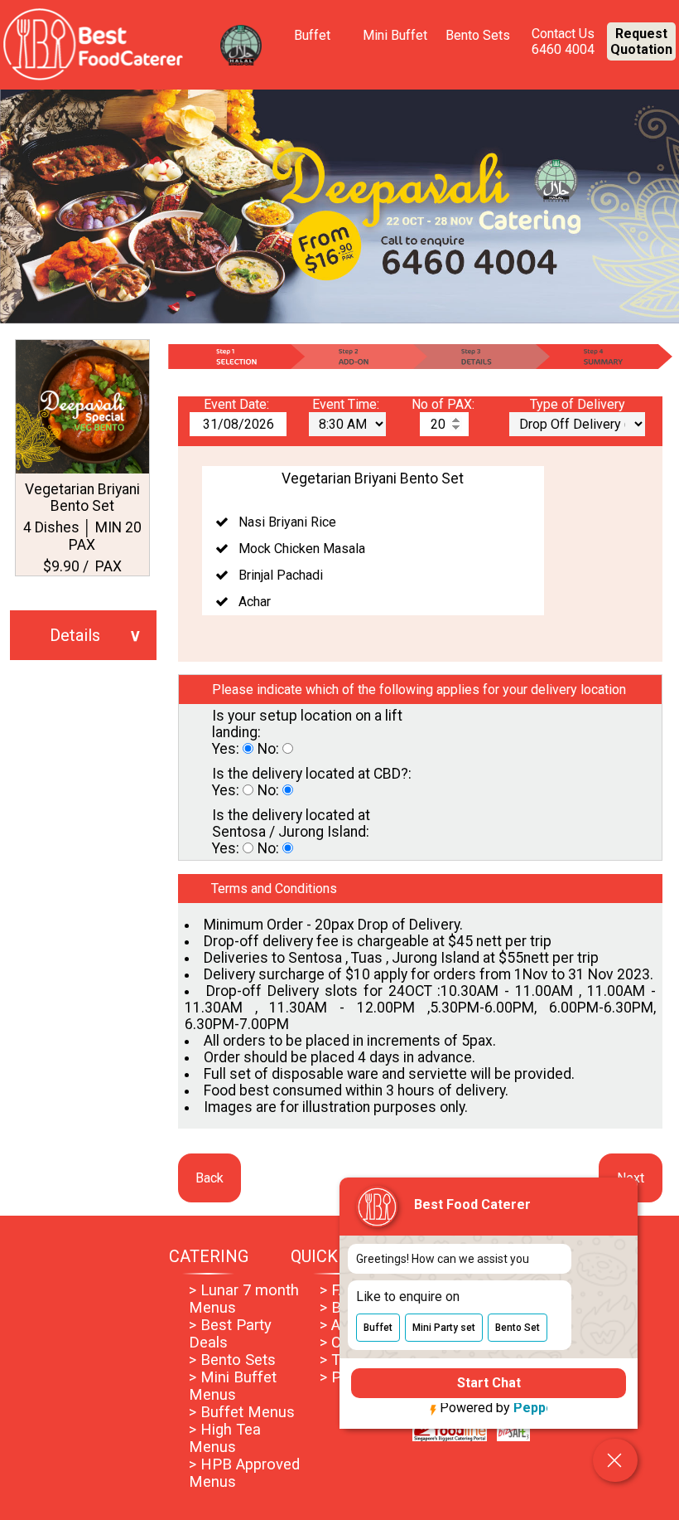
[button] (378, 1323)
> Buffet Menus (242, 1411)
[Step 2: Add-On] (358, 356)
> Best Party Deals (230, 1333)
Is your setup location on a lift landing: (307, 724)
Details (75, 635)
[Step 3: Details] (481, 356)
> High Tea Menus (225, 1437)
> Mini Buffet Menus (233, 1385)
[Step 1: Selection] (234, 356)
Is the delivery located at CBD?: (312, 773)
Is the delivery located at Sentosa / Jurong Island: (291, 823)
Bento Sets (477, 35)
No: (270, 749)
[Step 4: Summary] (605, 356)
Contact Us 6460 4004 (563, 41)
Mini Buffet (395, 35)
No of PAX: (445, 404)
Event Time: (347, 404)
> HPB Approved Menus (244, 1472)
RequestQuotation (641, 41)
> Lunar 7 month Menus (244, 1298)
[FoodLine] (449, 1437)
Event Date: (238, 404)
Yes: (227, 749)
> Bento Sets (232, 1359)
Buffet (312, 35)
